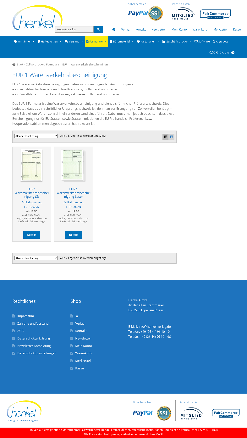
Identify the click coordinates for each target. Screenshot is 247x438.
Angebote (221, 41)
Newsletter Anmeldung (34, 346)
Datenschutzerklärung (33, 338)
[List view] (171, 137)
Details (31, 235)
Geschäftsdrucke (176, 41)
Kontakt (140, 29)
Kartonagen (148, 41)
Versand (74, 41)
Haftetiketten (49, 41)
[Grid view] (165, 137)
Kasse (237, 29)
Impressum (25, 316)
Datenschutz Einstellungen (36, 353)
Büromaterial (121, 41)
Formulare (96, 41)
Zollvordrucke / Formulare (42, 64)
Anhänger (24, 41)
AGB (20, 331)
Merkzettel (220, 29)
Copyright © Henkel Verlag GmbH (24, 420)
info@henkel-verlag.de (155, 326)
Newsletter (158, 29)
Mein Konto (179, 29)
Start (20, 64)
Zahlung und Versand (33, 323)
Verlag (125, 29)
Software (204, 41)
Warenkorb (200, 29)
